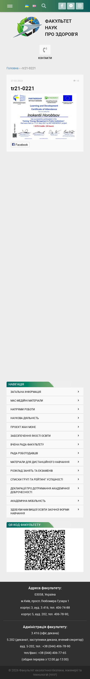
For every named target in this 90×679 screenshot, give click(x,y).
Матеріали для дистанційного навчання (39, 462)
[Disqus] (45, 210)
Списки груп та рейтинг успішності (36, 479)
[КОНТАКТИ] (45, 50)
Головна (13, 68)
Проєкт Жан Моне (23, 427)
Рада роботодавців (24, 453)
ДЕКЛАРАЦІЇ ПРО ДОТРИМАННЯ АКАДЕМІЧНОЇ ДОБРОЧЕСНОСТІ (39, 490)
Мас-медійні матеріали (26, 400)
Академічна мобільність (28, 500)
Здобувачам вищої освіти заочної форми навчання (39, 511)
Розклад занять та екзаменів (31, 470)
